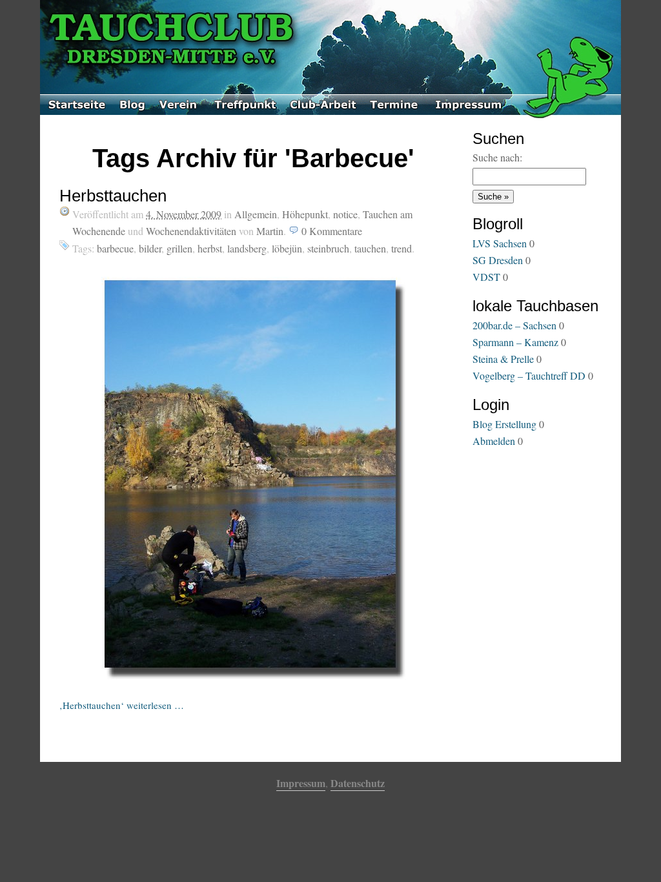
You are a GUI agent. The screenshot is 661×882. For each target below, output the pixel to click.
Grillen (179, 248)
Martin (269, 231)
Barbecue (115, 248)
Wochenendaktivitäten (191, 231)
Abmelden (494, 440)
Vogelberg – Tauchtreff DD (529, 375)
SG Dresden (498, 260)
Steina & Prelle (503, 358)
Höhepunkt (305, 214)
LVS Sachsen (500, 243)
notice (345, 214)
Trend (401, 248)
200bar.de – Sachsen (514, 325)
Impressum (300, 782)
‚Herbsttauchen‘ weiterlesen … (121, 705)
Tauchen (370, 248)
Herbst (210, 248)
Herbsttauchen (113, 195)
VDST (486, 276)
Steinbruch (328, 248)
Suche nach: (497, 157)
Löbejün (287, 248)
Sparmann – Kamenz (515, 342)
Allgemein (255, 214)
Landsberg (247, 248)
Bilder (150, 248)
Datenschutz (357, 782)
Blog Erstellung (504, 424)
